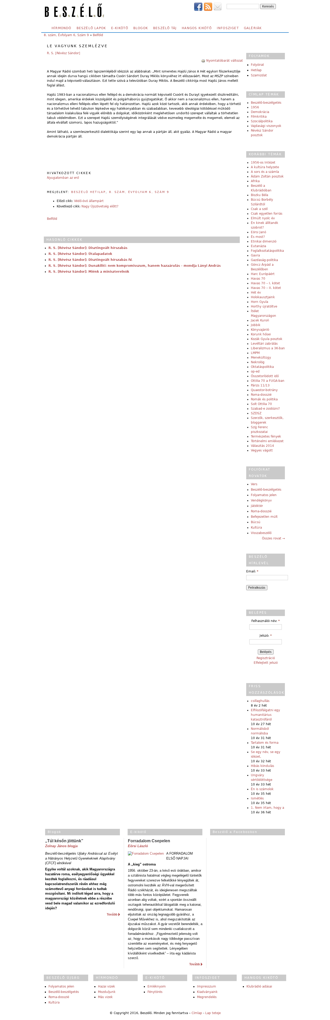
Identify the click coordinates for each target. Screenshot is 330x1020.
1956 (255, 107)
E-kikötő (119, 28)
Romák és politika (264, 399)
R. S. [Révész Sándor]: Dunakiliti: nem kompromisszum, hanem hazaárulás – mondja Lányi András (134, 266)
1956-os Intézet (263, 162)
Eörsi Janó (258, 232)
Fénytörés (154, 992)
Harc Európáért (263, 274)
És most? (258, 237)
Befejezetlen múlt (264, 517)
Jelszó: (266, 635)
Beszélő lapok (91, 28)
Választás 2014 (262, 446)
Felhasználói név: (265, 621)
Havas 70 (258, 278)
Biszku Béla (259, 195)
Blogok (140, 28)
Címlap (197, 1013)
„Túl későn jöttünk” (64, 841)
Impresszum (206, 986)
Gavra (255, 255)
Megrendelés (207, 997)
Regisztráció (266, 658)
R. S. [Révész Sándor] (63, 53)
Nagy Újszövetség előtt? (99, 206)
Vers (254, 484)
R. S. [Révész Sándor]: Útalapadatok (80, 254)
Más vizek (105, 997)
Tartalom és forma (264, 742)
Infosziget (228, 28)
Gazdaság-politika (264, 260)
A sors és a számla (265, 172)
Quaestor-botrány (264, 390)
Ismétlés (257, 798)
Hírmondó (61, 28)
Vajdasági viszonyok (266, 126)
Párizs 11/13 (260, 385)
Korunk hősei (261, 334)
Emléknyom (156, 986)
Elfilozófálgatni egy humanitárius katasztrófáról (265, 714)
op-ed (255, 371)
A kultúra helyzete (265, 167)
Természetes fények (266, 436)
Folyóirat (257, 65)
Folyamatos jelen (264, 495)
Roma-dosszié (261, 394)
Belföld (98, 35)
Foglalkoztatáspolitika (267, 251)
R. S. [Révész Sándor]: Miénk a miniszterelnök (88, 271)
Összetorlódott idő (265, 376)
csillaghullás (260, 701)
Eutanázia (258, 246)
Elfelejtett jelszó (266, 663)
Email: (252, 571)
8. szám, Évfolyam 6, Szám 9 (66, 35)
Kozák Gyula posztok (266, 339)
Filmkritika (259, 116)
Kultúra (256, 527)
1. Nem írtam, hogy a (267, 807)
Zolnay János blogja (61, 846)
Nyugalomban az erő (63, 178)
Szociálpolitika (262, 121)
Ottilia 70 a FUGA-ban (267, 381)
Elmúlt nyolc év (263, 218)
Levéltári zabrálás (264, 343)
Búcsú (255, 522)
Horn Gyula (259, 302)
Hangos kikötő (197, 28)
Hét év (256, 292)
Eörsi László (138, 846)
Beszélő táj (165, 28)
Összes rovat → (273, 538)
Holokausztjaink (263, 297)
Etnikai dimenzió (263, 241)
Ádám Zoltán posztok (267, 176)
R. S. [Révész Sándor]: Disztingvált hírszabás (87, 248)
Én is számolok (262, 789)
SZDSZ (256, 413)
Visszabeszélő (261, 533)
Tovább (112, 914)
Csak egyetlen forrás (266, 213)
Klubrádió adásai (259, 986)
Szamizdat (259, 75)
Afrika (255, 181)
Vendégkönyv (261, 500)
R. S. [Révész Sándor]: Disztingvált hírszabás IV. (90, 260)
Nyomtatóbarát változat (224, 60)
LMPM (255, 353)
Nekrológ (258, 362)
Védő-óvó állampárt (89, 201)
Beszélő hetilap (88, 192)
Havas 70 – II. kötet (266, 288)
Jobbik (255, 325)
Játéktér (257, 506)
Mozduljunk (107, 992)
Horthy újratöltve (264, 306)
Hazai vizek (106, 986)
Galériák (253, 28)
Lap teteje (213, 1013)
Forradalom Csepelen (149, 841)
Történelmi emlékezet (267, 441)
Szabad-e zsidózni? (265, 408)
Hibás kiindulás (262, 766)
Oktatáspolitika (262, 367)
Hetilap (256, 70)
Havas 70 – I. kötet (265, 283)
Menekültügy (261, 357)
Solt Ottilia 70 (261, 404)
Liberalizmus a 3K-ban (268, 348)
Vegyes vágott (262, 450)
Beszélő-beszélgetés (266, 102)
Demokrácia (260, 112)
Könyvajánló (260, 329)
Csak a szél (259, 209)
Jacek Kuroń (260, 320)
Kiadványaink (207, 992)
